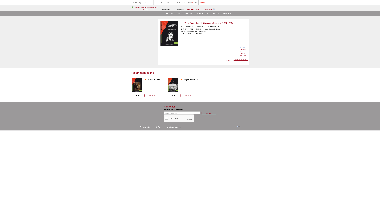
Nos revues (202, 13)
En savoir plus (151, 95)
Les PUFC (170, 13)
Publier (215, 13)
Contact (227, 13)
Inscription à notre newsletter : (173, 109)
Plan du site (145, 127)
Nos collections (185, 13)
